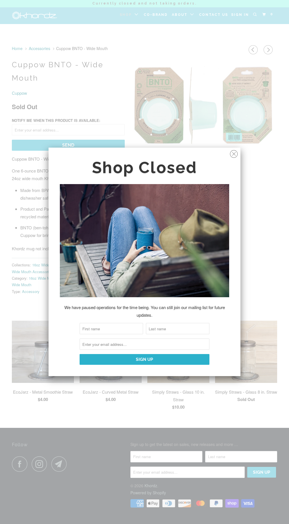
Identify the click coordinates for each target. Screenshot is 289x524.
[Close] (234, 152)
